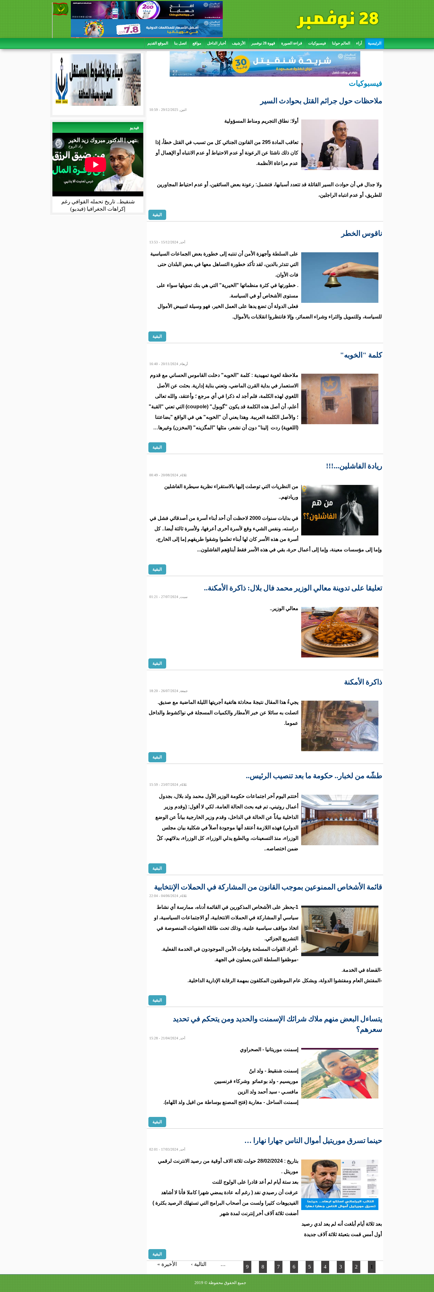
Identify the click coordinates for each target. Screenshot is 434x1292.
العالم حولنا (341, 43)
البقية (157, 214)
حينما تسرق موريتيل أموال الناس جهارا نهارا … (313, 1141)
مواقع (197, 43)
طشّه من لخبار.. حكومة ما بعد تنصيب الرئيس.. (314, 776)
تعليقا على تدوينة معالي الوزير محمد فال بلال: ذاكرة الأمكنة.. (293, 588)
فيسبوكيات (317, 43)
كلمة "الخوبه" (361, 355)
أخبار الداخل (216, 43)
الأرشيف (238, 43)
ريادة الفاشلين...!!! (354, 466)
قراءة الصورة (291, 43)
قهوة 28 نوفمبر (263, 43)
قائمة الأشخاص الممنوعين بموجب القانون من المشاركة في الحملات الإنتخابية (268, 887)
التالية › (199, 1264)
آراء (359, 43)
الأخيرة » (167, 1264)
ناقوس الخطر (361, 233)
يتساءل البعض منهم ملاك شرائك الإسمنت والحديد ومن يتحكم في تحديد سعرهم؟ (277, 1024)
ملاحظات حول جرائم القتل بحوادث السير (321, 101)
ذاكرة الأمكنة (363, 682)
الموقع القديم (157, 43)
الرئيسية (374, 43)
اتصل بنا (180, 43)
